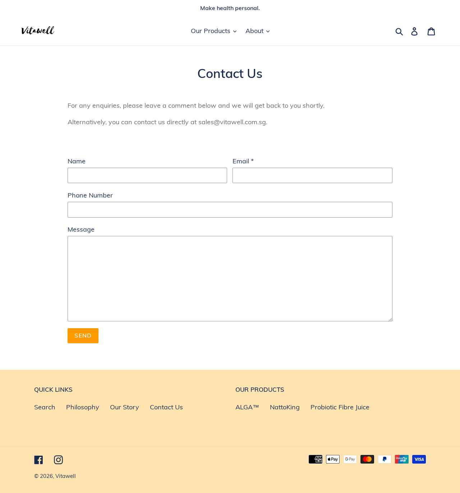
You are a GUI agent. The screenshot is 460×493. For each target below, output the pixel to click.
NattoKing (285, 407)
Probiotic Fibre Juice (339, 407)
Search (44, 407)
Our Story (124, 407)
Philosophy (82, 407)
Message (81, 229)
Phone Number (90, 195)
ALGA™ (247, 407)
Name (77, 161)
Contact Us (166, 407)
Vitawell (65, 476)
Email (243, 161)
